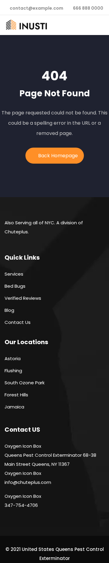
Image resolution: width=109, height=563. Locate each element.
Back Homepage (58, 155)
